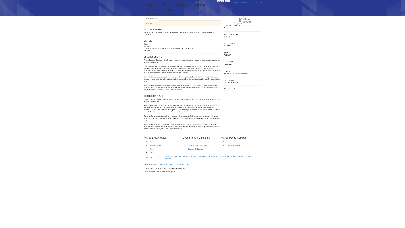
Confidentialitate (150, 165)
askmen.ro (177, 156)
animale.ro (168, 156)
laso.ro (232, 156)
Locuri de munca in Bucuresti (197, 145)
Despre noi (153, 142)
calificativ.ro (186, 156)
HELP (228, 1)
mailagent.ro (240, 156)
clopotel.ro (202, 156)
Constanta (228, 65)
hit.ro (227, 156)
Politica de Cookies (166, 165)
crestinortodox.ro (213, 156)
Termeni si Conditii (183, 165)
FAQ (151, 152)
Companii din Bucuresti (195, 149)
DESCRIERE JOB (151, 18)
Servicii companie (232, 142)
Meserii (152, 149)
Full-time (227, 45)
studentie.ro (250, 156)
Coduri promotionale (233, 145)
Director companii (155, 145)
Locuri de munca (193, 142)
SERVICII (220, 1)
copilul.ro (194, 156)
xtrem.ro (168, 158)
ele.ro (222, 156)
